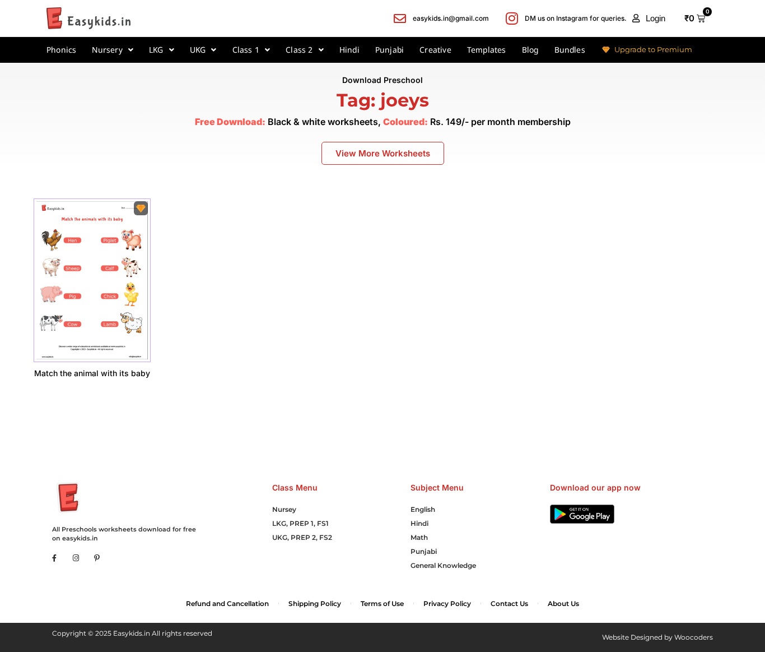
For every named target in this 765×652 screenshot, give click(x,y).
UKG (198, 49)
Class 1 (245, 49)
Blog (530, 49)
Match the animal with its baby (92, 373)
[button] (648, 18)
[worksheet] (92, 280)
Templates (486, 49)
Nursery (107, 49)
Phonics (61, 49)
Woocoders (693, 637)
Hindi (349, 49)
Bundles (569, 49)
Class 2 (299, 49)
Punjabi (389, 49)
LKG (156, 49)
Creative (435, 49)
